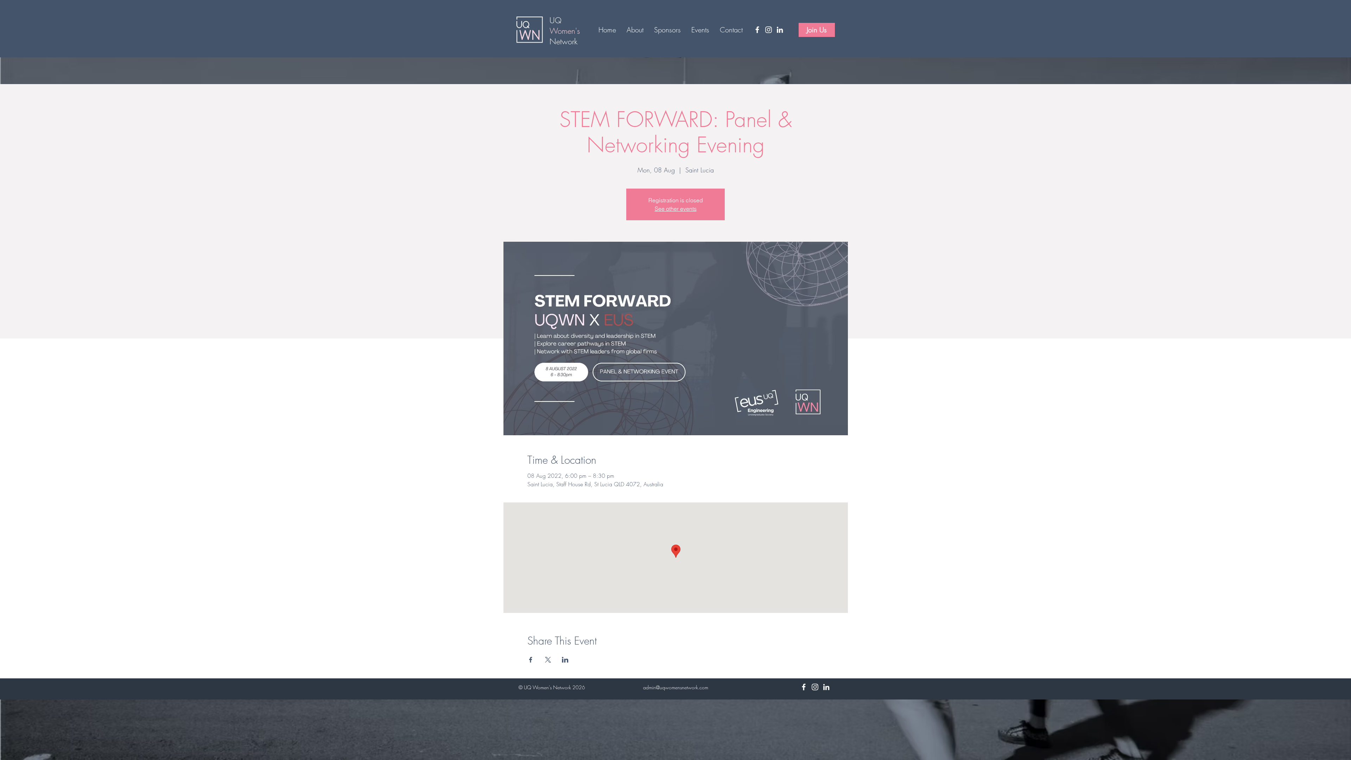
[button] (635, 29)
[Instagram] (768, 29)
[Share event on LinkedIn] (565, 660)
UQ (557, 20)
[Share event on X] (548, 660)
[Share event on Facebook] (530, 660)
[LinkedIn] (779, 29)
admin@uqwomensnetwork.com (675, 687)
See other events (676, 208)
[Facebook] (757, 29)
